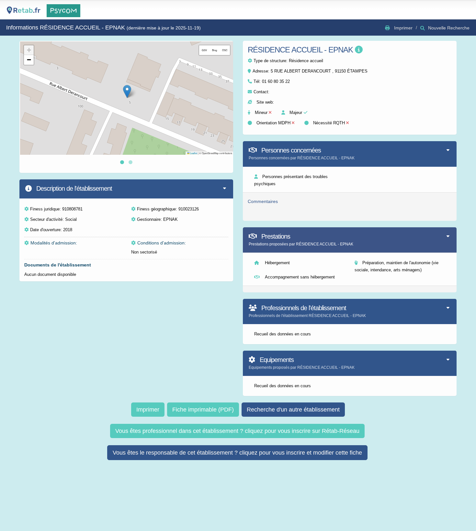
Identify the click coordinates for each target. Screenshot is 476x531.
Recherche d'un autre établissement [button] (293, 409)
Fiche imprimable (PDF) (203, 409)
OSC (224, 50)
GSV (204, 50)
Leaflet (193, 153)
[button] (127, 91)
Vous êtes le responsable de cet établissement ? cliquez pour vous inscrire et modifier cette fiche (237, 452)
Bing (214, 50)
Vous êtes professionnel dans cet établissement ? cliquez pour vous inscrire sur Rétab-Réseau (237, 431)
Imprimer (147, 409)
